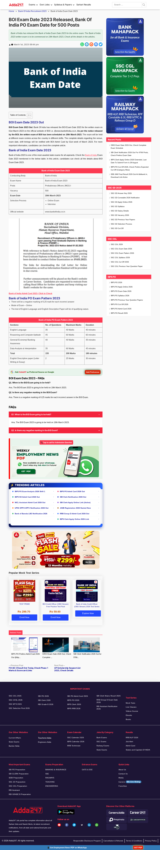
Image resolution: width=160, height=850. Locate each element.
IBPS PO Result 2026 (119, 313)
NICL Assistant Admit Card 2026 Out (30, 502)
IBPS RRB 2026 (73, 708)
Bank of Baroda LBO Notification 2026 (31, 514)
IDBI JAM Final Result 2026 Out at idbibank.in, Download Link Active (129, 175)
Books (128, 719)
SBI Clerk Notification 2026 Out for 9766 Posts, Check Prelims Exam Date (129, 153)
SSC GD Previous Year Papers (123, 220)
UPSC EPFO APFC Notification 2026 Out (31, 508)
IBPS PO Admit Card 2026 (121, 309)
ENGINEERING (51, 786)
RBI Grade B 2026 (45, 704)
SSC (47, 774)
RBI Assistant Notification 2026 (107, 707)
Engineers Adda (44, 742)
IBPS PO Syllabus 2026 (120, 296)
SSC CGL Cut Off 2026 (120, 262)
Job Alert (129, 742)
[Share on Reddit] (91, 44)
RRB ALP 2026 (132, 738)
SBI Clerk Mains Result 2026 (108, 696)
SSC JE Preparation (17, 782)
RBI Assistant (14, 790)
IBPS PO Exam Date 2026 (121, 291)
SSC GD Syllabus (117, 206)
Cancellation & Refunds (113, 841)
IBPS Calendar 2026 (75, 742)
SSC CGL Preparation (18, 786)
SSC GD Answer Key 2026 (121, 193)
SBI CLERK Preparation (19, 774)
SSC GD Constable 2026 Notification (125, 198)
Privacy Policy (151, 841)
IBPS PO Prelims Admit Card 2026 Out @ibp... (25, 655)
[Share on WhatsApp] (82, 44)
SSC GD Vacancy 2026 (120, 215)
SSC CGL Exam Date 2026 (121, 249)
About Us (122, 770)
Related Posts (15, 632)
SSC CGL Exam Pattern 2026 (122, 253)
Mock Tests (130, 703)
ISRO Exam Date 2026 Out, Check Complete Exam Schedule (128, 146)
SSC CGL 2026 (117, 244)
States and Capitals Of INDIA (138, 750)
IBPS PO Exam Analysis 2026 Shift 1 (30, 491)
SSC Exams (101, 742)
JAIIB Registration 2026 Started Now (75, 508)
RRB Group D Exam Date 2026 (107, 701)
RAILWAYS (49, 778)
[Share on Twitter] (100, 44)
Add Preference (92, 372)
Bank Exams (101, 738)
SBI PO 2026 (43, 696)
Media (121, 778)
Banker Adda (14, 746)
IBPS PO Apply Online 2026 (121, 287)
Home (11, 11)
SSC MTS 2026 (15, 704)
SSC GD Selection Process (121, 224)
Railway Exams (102, 746)
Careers (129, 782)
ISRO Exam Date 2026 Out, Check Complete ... (56, 655)
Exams (32, 4)
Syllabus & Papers (63, 4)
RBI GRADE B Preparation (20, 794)
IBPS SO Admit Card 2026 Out (27, 497)
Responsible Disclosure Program (87, 841)
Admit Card (130, 746)
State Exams (14, 742)
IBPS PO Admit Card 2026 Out (72, 491)
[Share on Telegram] (87, 44)
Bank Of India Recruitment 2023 (32, 11)
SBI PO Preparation (17, 770)
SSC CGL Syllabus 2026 (120, 257)
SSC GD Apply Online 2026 (121, 202)
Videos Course (132, 711)
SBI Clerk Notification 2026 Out (73, 497)
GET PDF (138, 847)
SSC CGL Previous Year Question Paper (127, 266)
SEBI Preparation (16, 778)
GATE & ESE (87, 770)
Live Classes (131, 707)
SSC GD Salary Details (120, 211)
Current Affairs (15, 738)
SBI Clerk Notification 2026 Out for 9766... (87, 655)
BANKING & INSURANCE (55, 770)
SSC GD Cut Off (117, 228)
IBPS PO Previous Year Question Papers (127, 300)
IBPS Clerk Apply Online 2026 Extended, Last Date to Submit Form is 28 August (128, 161)
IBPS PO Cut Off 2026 (119, 304)
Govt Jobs (45, 4)
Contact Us (123, 774)
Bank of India (91, 155)
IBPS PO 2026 (116, 282)
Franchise (122, 786)
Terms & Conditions (134, 841)
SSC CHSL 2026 (15, 700)
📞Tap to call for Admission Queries (56, 442)
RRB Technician (73, 746)
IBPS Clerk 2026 (74, 704)
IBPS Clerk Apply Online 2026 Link (74, 519)
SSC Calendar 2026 (75, 738)
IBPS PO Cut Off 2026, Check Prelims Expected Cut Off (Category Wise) (129, 168)
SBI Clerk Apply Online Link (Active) (75, 502)
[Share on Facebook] (96, 44)
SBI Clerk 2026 (44, 700)
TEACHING (50, 782)
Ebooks (129, 715)
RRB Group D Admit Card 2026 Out (74, 514)
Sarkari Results (83, 4)
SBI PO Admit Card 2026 (77, 696)
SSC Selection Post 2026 (19, 708)
